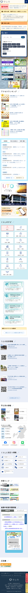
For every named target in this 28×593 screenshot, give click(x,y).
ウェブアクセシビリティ (6, 575)
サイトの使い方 (4, 573)
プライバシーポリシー (18, 573)
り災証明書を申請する (8, 19)
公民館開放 (15, 174)
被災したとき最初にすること (10, 14)
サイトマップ (17, 575)
